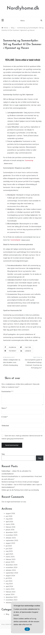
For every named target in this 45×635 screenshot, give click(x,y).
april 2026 (9, 522)
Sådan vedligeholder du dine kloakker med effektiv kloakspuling (11, 362)
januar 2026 (10, 530)
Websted (5, 425)
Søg (3, 454)
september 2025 (12, 540)
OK (27, 629)
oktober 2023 (11, 603)
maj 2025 (9, 551)
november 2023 (11, 600)
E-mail (5, 417)
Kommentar (7, 391)
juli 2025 (9, 546)
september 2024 (12, 573)
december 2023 (11, 597)
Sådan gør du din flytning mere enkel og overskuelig (20, 490)
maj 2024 (9, 584)
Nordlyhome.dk (23, 8)
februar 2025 (10, 559)
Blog (7, 614)
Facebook (12, 347)
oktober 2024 (11, 570)
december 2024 (11, 565)
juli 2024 (9, 578)
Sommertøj (29, 160)
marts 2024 (10, 589)
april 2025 (9, 554)
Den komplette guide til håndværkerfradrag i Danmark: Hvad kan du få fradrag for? (33, 364)
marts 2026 (10, 524)
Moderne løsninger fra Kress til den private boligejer (20, 482)
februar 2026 (10, 527)
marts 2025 (10, 557)
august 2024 (10, 576)
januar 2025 (10, 562)
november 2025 (11, 535)
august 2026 (10, 513)
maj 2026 (9, 519)
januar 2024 (10, 594)
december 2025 (11, 532)
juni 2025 (9, 549)
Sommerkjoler (15, 240)
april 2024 (9, 586)
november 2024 (11, 567)
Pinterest (12, 351)
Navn (4, 408)
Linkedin (28, 351)
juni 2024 (9, 581)
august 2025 (10, 543)
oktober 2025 (11, 538)
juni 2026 (9, 516)
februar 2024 (10, 592)
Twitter (28, 347)
